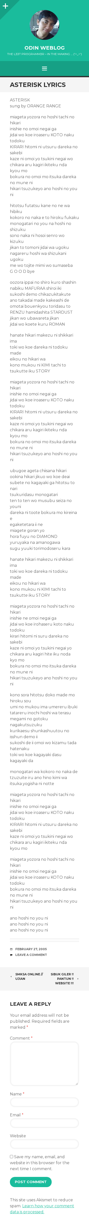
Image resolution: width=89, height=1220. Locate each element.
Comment (21, 1038)
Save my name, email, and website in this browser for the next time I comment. (39, 1162)
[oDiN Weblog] (44, 25)
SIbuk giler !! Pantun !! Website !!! (62, 978)
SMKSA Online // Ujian (29, 976)
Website (18, 1136)
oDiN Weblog (44, 48)
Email (16, 1115)
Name (17, 1094)
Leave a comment (31, 955)
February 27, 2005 (31, 949)
